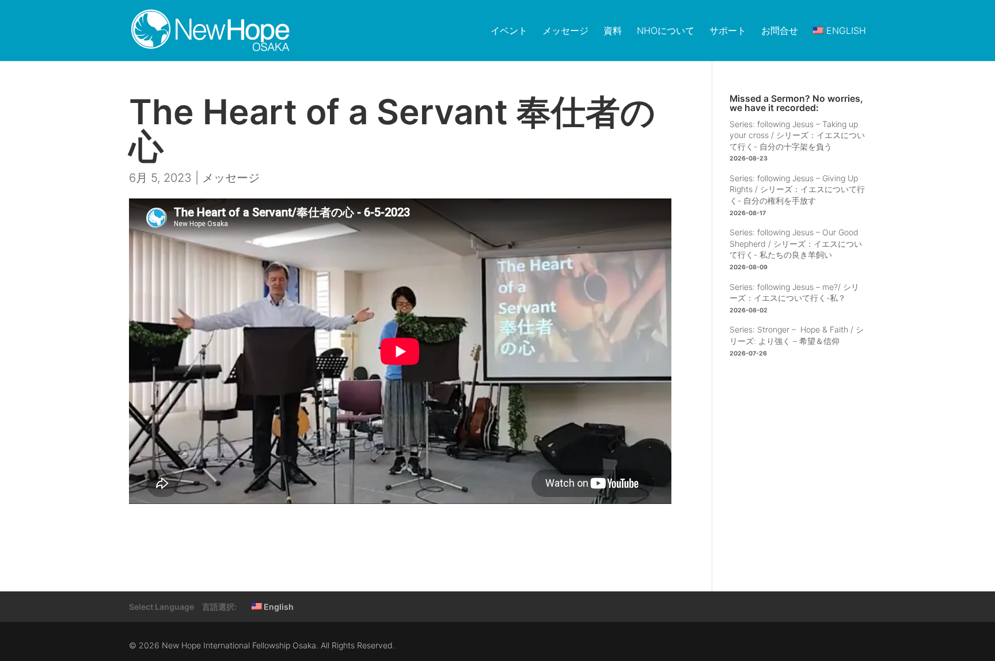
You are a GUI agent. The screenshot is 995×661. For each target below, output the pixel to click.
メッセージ (565, 31)
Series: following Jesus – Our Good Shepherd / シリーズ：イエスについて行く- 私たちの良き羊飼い (796, 243)
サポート (727, 31)
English (278, 607)
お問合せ (779, 31)
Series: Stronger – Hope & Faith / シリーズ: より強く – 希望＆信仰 (797, 335)
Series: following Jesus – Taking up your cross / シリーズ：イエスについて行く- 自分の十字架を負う (797, 135)
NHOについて (665, 31)
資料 (612, 31)
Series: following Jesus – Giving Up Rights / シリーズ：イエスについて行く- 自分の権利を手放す (797, 189)
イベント (509, 31)
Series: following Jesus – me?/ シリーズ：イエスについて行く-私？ (794, 292)
